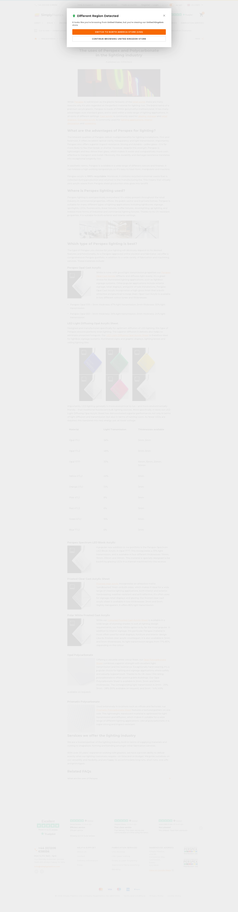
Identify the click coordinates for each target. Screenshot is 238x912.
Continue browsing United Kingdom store (119, 39)
